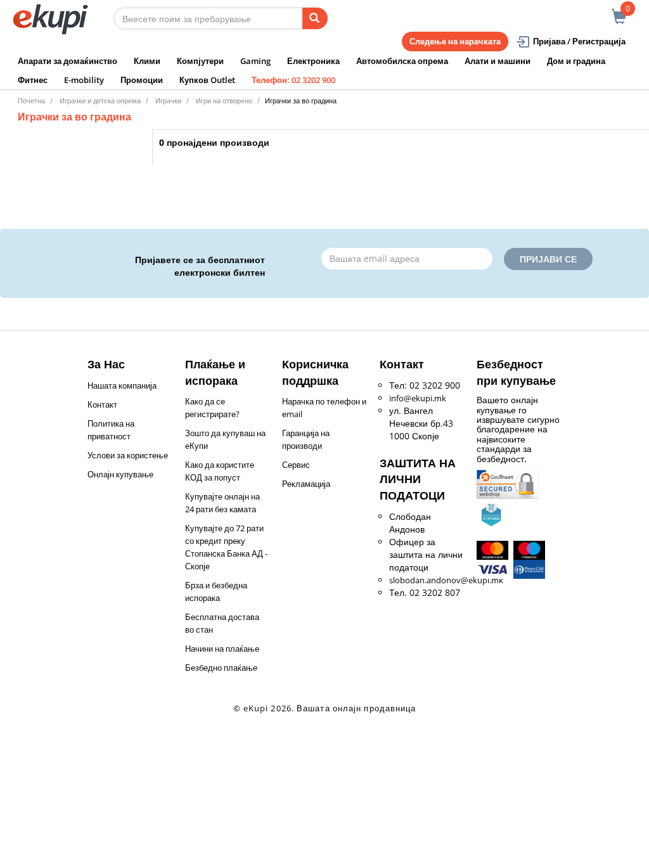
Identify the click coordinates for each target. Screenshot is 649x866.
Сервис (296, 464)
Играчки (168, 100)
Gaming (255, 61)
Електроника (313, 61)
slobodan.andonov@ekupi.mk (446, 580)
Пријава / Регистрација (579, 41)
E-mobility (84, 80)
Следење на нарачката (455, 41)
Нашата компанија (122, 385)
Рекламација (306, 483)
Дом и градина (576, 61)
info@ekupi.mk (417, 398)
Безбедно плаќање (221, 667)
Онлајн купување (120, 474)
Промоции (141, 80)
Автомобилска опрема (402, 61)
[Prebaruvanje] (315, 18)
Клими (147, 61)
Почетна (31, 100)
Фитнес (33, 80)
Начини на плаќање (222, 648)
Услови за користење (127, 455)
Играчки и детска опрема (100, 100)
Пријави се (548, 259)
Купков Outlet (207, 80)
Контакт (102, 404)
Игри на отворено (224, 100)
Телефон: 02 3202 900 (293, 80)
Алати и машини (497, 61)
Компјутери (200, 61)
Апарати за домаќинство (67, 61)
